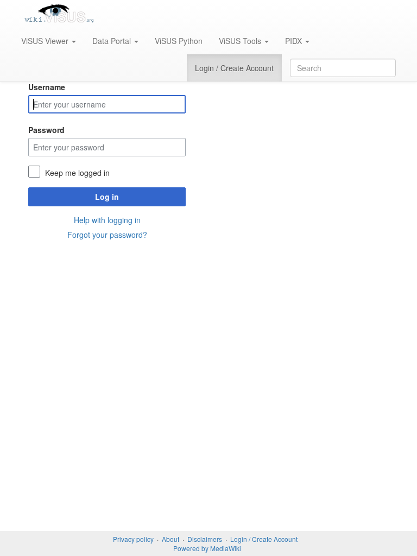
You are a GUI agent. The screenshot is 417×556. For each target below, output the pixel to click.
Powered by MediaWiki (207, 548)
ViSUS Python (179, 40)
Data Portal (112, 40)
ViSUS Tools (241, 40)
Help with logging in (107, 219)
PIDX (294, 40)
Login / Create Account (234, 67)
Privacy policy (133, 539)
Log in (107, 196)
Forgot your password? (107, 234)
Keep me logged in (77, 172)
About (170, 539)
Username (46, 86)
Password (46, 129)
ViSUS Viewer (46, 40)
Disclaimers (204, 539)
